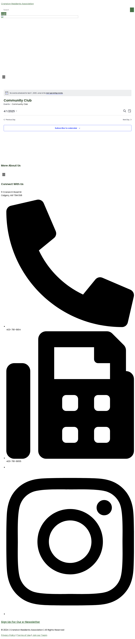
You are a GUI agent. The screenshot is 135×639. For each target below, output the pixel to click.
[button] (67, 77)
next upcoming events (54, 93)
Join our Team (39, 635)
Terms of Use (24, 635)
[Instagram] (70, 613)
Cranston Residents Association (17, 3)
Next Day (126, 120)
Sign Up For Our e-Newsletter (20, 622)
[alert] (67, 93)
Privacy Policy (8, 635)
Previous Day (10, 120)
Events (7, 104)
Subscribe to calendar (66, 128)
